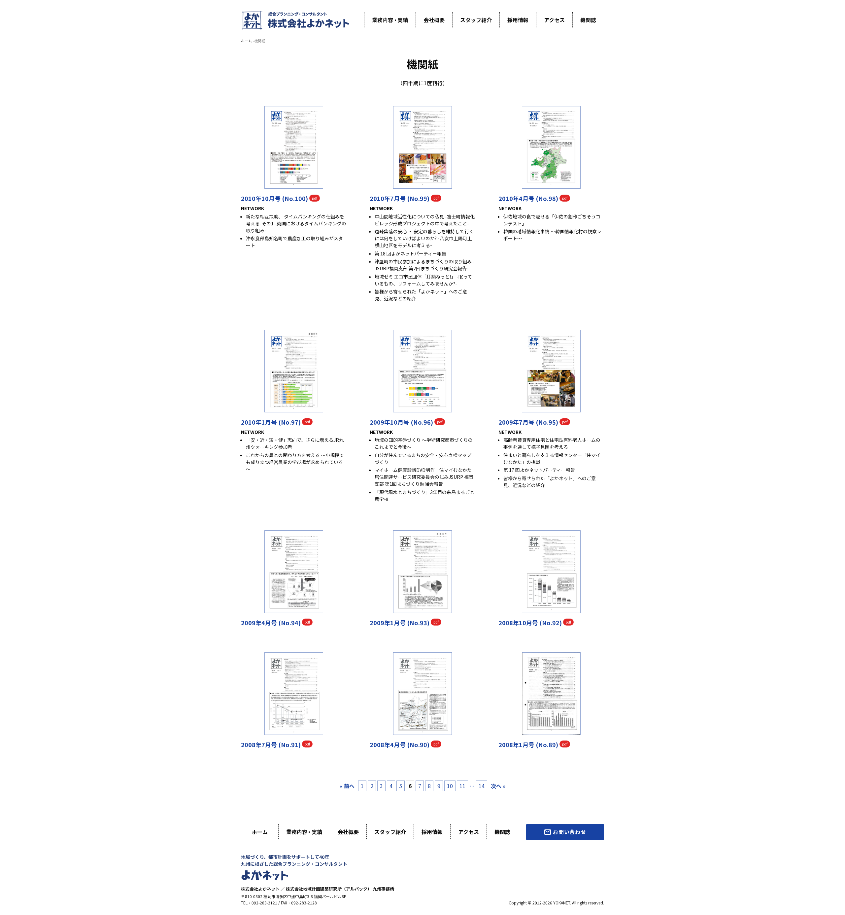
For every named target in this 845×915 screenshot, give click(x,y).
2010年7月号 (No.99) (399, 198)
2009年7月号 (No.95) (528, 422)
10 (450, 786)
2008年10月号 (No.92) (530, 622)
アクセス (554, 20)
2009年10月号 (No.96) (401, 422)
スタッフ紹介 (476, 20)
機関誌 (588, 20)
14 (482, 786)
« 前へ (347, 786)
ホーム (246, 40)
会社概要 (434, 20)
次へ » (498, 786)
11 (462, 786)
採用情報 (517, 20)
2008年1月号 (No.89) (528, 744)
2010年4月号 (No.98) (528, 198)
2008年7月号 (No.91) (271, 744)
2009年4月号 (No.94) (271, 622)
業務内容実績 (390, 20)
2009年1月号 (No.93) (399, 622)
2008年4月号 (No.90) (399, 744)
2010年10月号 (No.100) (274, 198)
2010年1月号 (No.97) (271, 422)
